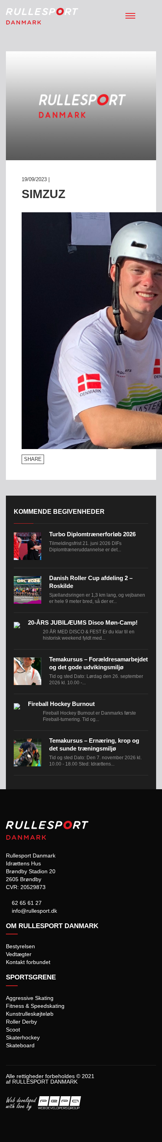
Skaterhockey (23, 1037)
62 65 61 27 (26, 903)
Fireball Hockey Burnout (61, 703)
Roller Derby (21, 1021)
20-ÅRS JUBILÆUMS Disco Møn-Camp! (83, 622)
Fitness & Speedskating (35, 1006)
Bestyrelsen (20, 946)
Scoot (13, 1029)
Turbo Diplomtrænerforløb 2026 (92, 534)
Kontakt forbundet (28, 962)
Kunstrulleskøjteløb (29, 1014)
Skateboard (20, 1045)
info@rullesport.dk (33, 911)
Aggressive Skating (29, 998)
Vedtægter (18, 954)
